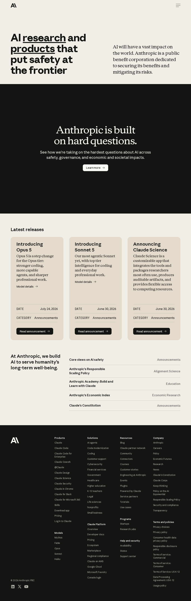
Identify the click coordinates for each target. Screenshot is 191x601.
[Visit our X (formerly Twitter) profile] (19, 586)
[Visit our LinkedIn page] (13, 586)
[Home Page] (24, 5)
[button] (178, 5)
